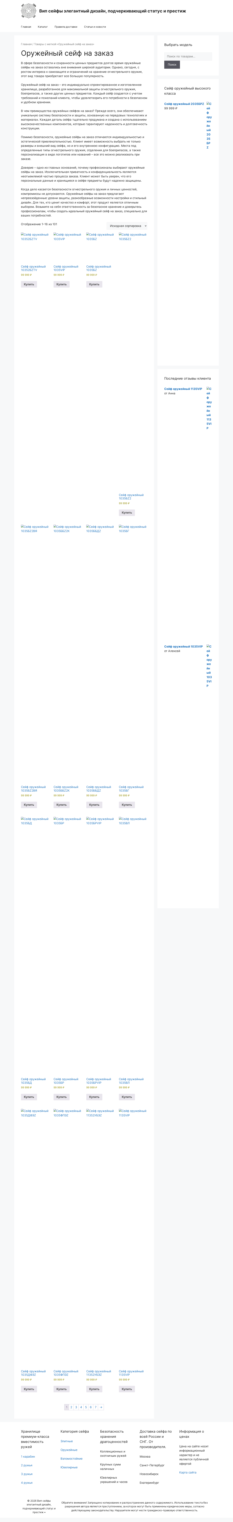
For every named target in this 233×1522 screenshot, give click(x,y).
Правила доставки (66, 26)
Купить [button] (29, 284)
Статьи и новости (95, 26)
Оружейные (69, 1450)
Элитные (67, 1441)
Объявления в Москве (16, 1519)
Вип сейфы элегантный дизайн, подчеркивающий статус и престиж (112, 10)
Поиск (172, 64)
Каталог (43, 26)
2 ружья (26, 1465)
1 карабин (28, 1456)
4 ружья (27, 1482)
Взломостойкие (72, 1458)
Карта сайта (187, 1472)
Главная (26, 26)
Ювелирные (69, 1467)
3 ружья (27, 1474)
